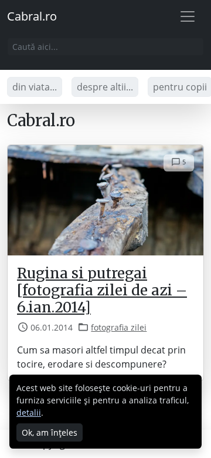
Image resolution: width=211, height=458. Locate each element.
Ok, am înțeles (49, 432)
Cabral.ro (32, 16)
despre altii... (105, 86)
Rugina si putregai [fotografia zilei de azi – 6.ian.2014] (102, 290)
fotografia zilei (119, 327)
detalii (28, 412)
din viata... (34, 86)
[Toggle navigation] (187, 16)
